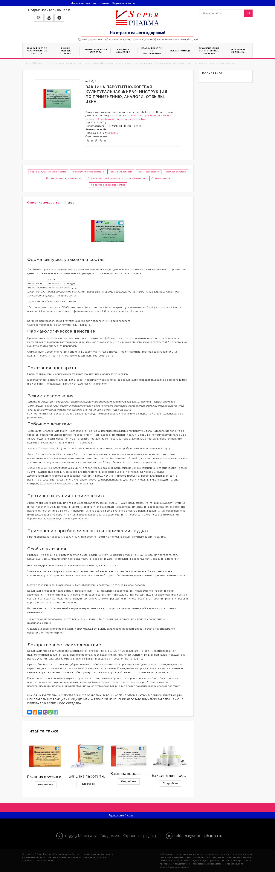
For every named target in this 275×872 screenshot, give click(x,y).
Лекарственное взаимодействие (108, 184)
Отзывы (69, 202)
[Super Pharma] (137, 17)
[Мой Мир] (40, 712)
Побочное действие (175, 171)
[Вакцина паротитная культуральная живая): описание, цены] (87, 757)
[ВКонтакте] (29, 712)
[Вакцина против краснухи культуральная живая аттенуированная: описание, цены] (45, 758)
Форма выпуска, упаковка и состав (48, 171)
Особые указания (161, 178)
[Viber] (45, 712)
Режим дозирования (148, 171)
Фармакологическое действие (88, 171)
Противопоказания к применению (64, 178)
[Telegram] (56, 712)
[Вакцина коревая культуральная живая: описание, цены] (128, 756)
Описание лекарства (43, 202)
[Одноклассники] (35, 712)
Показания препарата (120, 171)
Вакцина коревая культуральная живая (147, 773)
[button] (39, 18)
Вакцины (112, 132)
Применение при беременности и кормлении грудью (117, 178)
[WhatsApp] (50, 712)
